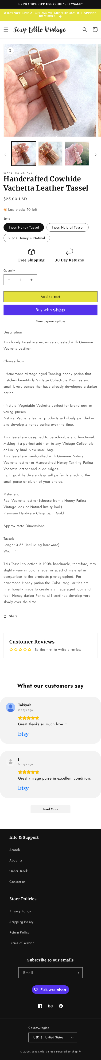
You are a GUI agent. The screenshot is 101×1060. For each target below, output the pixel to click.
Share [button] (13, 616)
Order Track (18, 871)
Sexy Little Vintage (43, 1051)
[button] (6, 29)
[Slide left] (5, 154)
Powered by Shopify (68, 1051)
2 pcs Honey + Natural (26, 238)
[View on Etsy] (10, 707)
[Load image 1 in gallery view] (24, 154)
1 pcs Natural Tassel (67, 227)
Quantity (9, 270)
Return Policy (19, 932)
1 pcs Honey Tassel (23, 227)
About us (16, 860)
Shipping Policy (21, 921)
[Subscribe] (77, 972)
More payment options (50, 321)
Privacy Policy (20, 911)
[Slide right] (96, 154)
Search (14, 849)
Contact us (17, 881)
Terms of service (22, 943)
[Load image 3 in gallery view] (77, 154)
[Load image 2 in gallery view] (50, 154)
